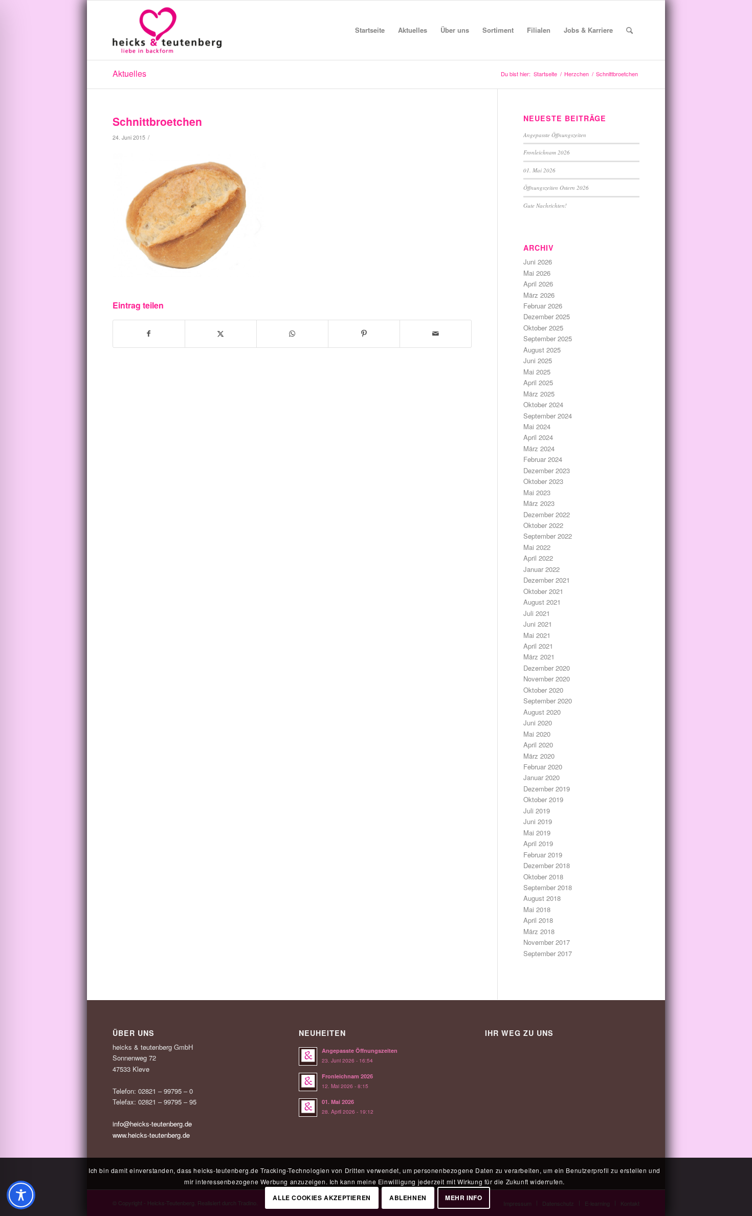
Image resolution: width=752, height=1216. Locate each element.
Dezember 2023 (546, 470)
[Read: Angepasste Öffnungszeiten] (308, 1056)
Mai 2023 (536, 492)
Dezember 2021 (546, 580)
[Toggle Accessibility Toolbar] (21, 1195)
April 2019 (538, 843)
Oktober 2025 (543, 328)
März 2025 (539, 394)
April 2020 (538, 744)
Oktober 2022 (543, 525)
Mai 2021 (536, 635)
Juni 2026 (537, 262)
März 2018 (539, 931)
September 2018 (547, 887)
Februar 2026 (542, 306)
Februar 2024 (542, 459)
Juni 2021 (537, 624)
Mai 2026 (536, 273)
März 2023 (539, 503)
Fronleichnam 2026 (546, 152)
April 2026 (538, 284)
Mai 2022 (536, 547)
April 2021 (538, 646)
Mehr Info (463, 1198)
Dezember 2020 (546, 668)
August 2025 (542, 350)
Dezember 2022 (546, 514)
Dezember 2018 (546, 865)
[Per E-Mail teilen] (435, 333)
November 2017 (546, 942)
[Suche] (629, 30)
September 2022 (547, 536)
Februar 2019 (542, 854)
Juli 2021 (536, 613)
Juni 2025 (537, 360)
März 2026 (539, 295)
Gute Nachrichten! (545, 205)
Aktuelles (129, 73)
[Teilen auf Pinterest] (364, 333)
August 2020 (542, 712)
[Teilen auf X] (220, 333)
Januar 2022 (541, 569)
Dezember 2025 (546, 316)
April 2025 (538, 382)
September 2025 (547, 338)
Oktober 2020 (543, 690)
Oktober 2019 (543, 799)
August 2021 (542, 602)
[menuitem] (369, 30)
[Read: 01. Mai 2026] (308, 1107)
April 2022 (538, 558)
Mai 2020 (536, 734)
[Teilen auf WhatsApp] (292, 333)
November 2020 (546, 678)
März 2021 (539, 656)
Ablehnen (408, 1198)
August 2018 (542, 898)
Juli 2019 (536, 810)
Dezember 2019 (546, 788)
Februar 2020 (542, 766)
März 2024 (539, 448)
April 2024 (538, 437)
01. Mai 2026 (539, 170)
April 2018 (538, 920)
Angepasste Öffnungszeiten (554, 135)
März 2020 (539, 756)
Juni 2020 (537, 722)
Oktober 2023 (543, 481)
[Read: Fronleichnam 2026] (308, 1082)
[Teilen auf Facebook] (149, 333)
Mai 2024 (536, 426)
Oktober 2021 (543, 591)
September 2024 (547, 416)
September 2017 (547, 953)
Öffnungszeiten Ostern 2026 (556, 187)
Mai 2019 (536, 832)
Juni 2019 (537, 821)
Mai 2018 (536, 909)
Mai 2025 (536, 372)
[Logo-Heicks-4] (167, 30)
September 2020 (547, 700)
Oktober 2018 (543, 876)
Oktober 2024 (543, 404)
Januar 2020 (541, 777)
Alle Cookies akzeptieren (321, 1198)
